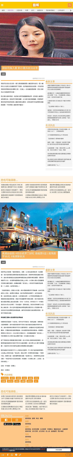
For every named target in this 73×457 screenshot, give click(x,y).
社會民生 (5, 378)
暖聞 (41, 418)
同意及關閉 (59, 450)
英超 (17, 381)
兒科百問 (35, 431)
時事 (26, 10)
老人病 (48, 431)
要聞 (33, 418)
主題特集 (19, 10)
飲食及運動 (35, 429)
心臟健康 (65, 429)
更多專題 (60, 431)
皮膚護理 (54, 431)
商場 (36, 378)
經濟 (12, 378)
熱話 (37, 418)
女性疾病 (42, 431)
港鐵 (3, 381)
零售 (18, 378)
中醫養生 (50, 429)
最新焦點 (28, 418)
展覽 (30, 378)
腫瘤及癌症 (57, 429)
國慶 (23, 381)
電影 (24, 378)
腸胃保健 (28, 431)
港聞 (3, 74)
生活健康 (43, 429)
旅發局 (30, 381)
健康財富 (40, 10)
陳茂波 (11, 381)
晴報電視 (10, 10)
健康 (3, 10)
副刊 (32, 10)
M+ (36, 381)
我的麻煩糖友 (50, 10)
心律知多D (61, 10)
